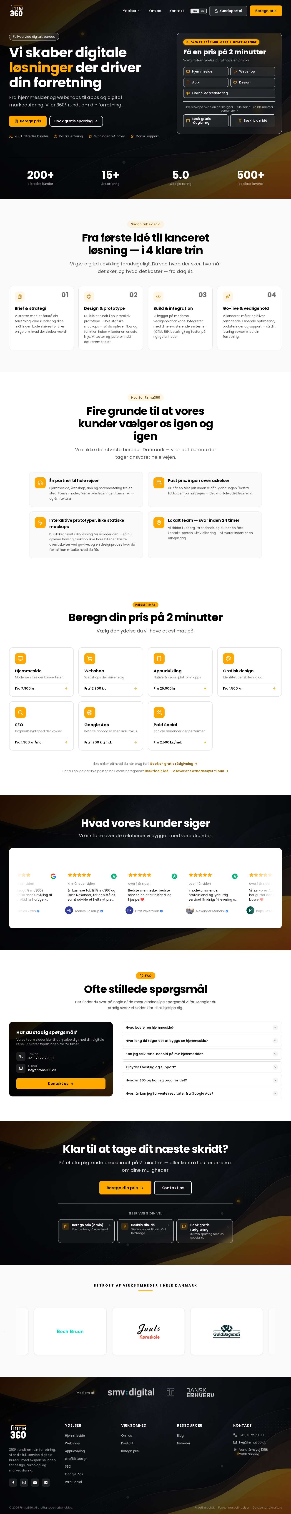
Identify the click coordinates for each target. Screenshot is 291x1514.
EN (202, 11)
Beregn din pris (122, 1188)
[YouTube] (35, 1483)
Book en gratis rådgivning (171, 763)
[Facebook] (13, 1483)
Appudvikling (75, 1451)
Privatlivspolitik (205, 1507)
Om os (155, 10)
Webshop (72, 1443)
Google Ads (74, 1474)
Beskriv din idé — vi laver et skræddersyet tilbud (184, 771)
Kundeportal (230, 10)
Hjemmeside (75, 1435)
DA (195, 11)
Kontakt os (58, 1083)
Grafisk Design (76, 1458)
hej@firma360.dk (252, 1442)
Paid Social (73, 1482)
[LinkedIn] (46, 1483)
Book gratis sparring (73, 121)
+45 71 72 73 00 (251, 1435)
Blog (180, 1435)
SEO (68, 1466)
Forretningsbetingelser (233, 1507)
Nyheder (183, 1443)
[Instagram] (24, 1483)
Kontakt (176, 10)
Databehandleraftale (267, 1507)
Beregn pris (265, 10)
